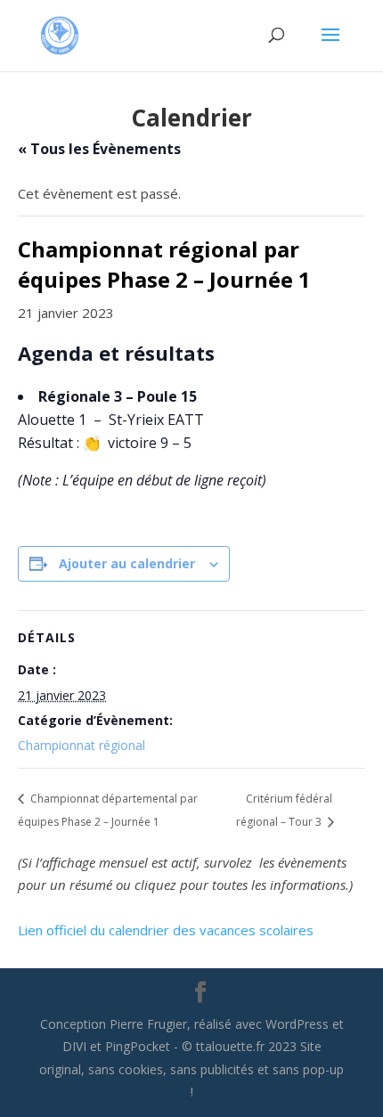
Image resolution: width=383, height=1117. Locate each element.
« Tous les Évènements (99, 149)
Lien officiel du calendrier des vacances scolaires (166, 930)
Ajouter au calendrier (127, 563)
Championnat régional (81, 745)
